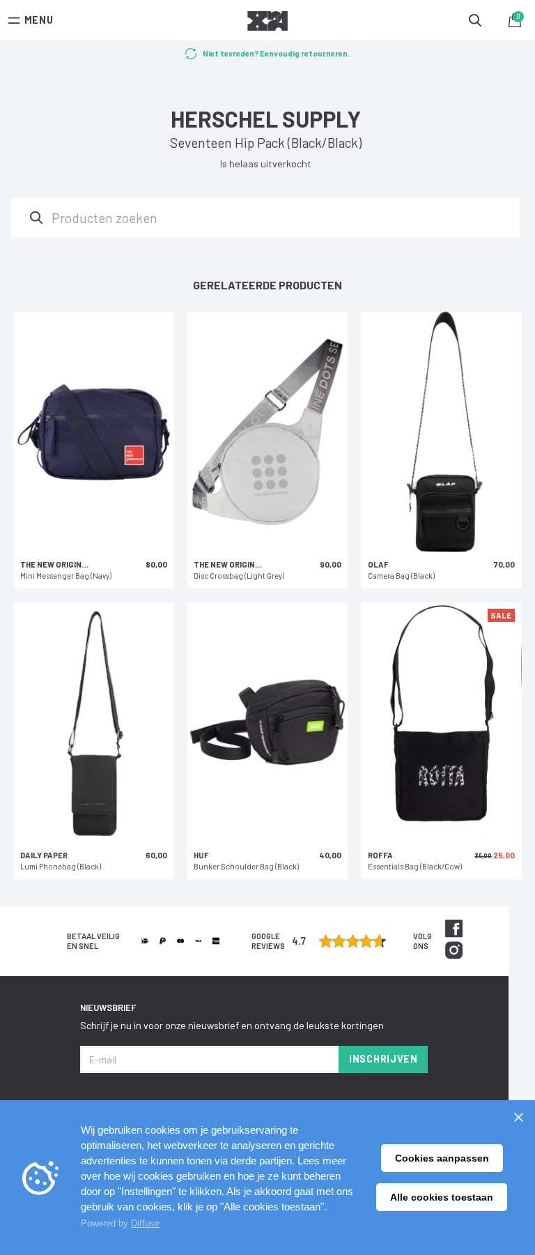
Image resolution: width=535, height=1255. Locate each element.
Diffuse (145, 1223)
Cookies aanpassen (442, 1158)
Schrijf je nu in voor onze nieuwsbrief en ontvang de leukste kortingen (232, 1025)
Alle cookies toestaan (441, 1197)
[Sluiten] (518, 1117)
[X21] (267, 23)
